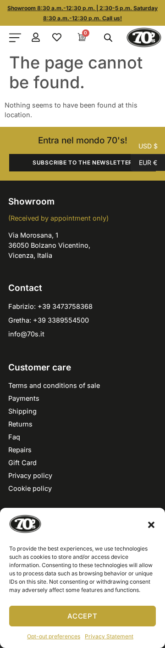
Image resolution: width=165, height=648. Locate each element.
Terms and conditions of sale (54, 385)
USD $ (144, 145)
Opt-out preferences (53, 636)
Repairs (20, 450)
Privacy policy (30, 475)
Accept (82, 616)
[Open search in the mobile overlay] (107, 38)
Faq (14, 437)
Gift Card (22, 462)
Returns (20, 424)
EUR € (144, 161)
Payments (23, 398)
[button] (151, 524)
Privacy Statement (109, 636)
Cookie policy (30, 488)
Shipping (22, 411)
